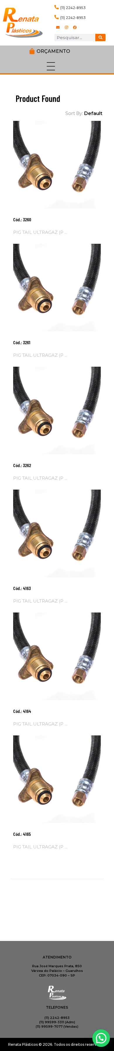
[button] (101, 1038)
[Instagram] (66, 27)
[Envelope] (57, 27)
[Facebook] (74, 27)
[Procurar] (100, 37)
